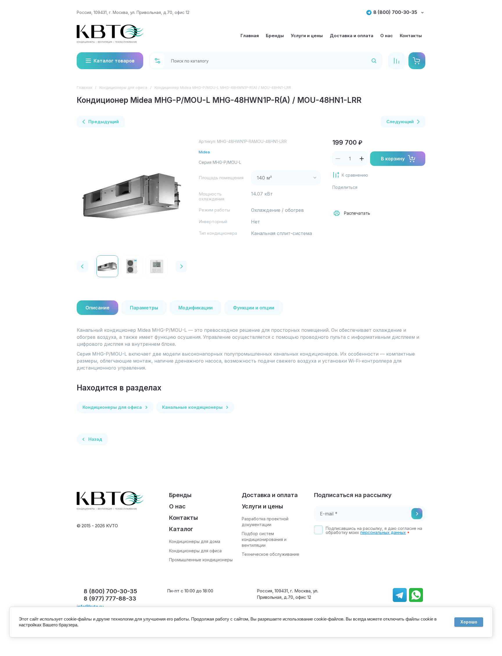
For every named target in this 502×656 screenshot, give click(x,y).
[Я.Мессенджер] (338, 199)
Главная (84, 87)
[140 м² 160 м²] (286, 178)
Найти (366, 61)
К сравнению (355, 175)
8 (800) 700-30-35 (395, 12)
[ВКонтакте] (351, 199)
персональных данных (383, 532)
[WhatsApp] (402, 199)
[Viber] (389, 199)
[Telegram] (376, 199)
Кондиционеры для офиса (123, 87)
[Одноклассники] (364, 199)
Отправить (416, 513)
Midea (204, 152)
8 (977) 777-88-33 (110, 598)
